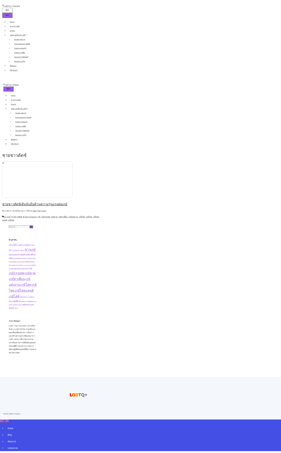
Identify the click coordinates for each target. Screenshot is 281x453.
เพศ (28, 297)
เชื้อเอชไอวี (23, 297)
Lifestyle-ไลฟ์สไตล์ (21, 57)
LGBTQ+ (28, 245)
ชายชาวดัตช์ (16, 217)
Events (12, 31)
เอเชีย (19, 304)
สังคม (20, 265)
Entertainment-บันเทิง (22, 44)
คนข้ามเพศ (13, 254)
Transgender (15, 250)
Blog (10, 434)
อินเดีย (26, 268)
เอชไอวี (15, 304)
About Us (12, 441)
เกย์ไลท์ (11, 220)
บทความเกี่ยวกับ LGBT (18, 35)
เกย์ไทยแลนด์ (24, 290)
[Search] (31, 226)
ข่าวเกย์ (7, 217)
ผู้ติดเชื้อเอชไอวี (29, 261)
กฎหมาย (21, 250)
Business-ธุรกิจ (19, 61)
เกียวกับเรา (14, 70)
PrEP (10, 250)
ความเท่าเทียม (17, 258)
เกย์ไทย (89, 217)
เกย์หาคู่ (54, 217)
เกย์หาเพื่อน (63, 217)
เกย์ (38, 217)
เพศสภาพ (24, 301)
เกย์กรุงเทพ (45, 217)
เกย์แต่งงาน (73, 217)
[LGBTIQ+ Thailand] (11, 85)
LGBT (14, 244)
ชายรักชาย (29, 258)
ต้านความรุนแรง (30, 217)
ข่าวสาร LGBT (15, 26)
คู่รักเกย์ (23, 258)
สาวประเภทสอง (27, 265)
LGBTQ (21, 245)
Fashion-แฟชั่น (19, 53)
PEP (33, 245)
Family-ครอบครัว (20, 48)
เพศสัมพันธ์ (30, 301)
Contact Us (13, 448)
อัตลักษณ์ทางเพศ (19, 268)
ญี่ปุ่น (34, 258)
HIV (10, 245)
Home (12, 22)
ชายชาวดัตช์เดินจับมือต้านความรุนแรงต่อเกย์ (34, 204)
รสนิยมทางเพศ (15, 265)
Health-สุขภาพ (19, 39)
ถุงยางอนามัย (20, 261)
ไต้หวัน (16, 308)
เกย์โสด (82, 217)
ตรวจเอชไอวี (12, 261)
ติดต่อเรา (13, 66)
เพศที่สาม (17, 301)
